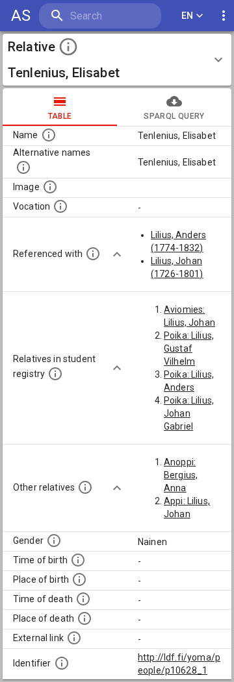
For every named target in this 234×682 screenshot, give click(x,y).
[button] (117, 60)
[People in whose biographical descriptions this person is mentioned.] (93, 253)
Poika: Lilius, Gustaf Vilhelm (189, 348)
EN (187, 15)
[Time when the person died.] (83, 599)
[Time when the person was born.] (78, 560)
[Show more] (117, 254)
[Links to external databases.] (74, 637)
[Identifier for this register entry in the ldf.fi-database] (61, 663)
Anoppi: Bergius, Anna (181, 475)
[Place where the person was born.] (79, 579)
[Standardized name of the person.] (48, 135)
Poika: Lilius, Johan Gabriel (189, 413)
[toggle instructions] (68, 46)
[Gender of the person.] (54, 540)
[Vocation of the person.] (60, 206)
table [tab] (60, 116)
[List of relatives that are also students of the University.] (55, 373)
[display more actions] (223, 16)
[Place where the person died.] (84, 618)
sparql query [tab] (174, 116)
